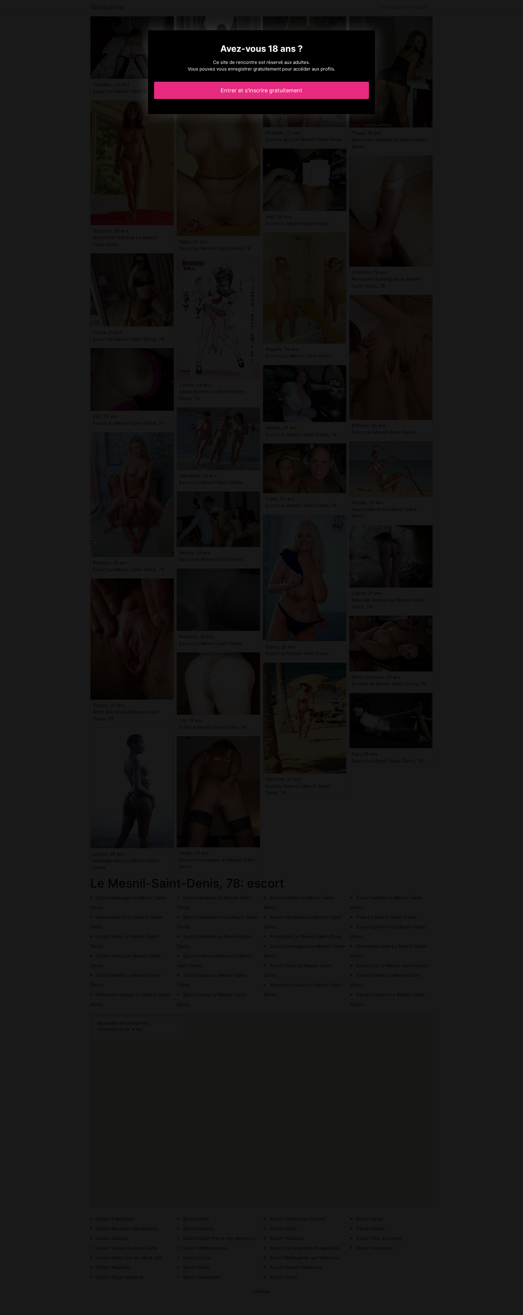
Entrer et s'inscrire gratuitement (261, 90)
